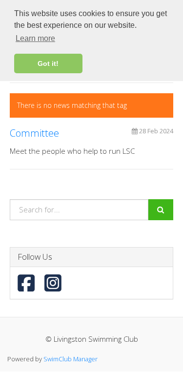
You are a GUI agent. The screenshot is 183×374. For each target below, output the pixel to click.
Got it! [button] (48, 63)
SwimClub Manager (70, 358)
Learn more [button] (35, 38)
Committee (34, 133)
